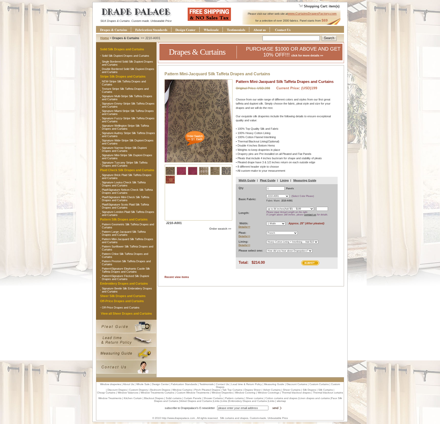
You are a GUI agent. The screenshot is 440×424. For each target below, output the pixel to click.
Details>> (244, 226)
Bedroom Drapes (160, 389)
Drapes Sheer (252, 389)
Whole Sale (143, 384)
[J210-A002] (181, 174)
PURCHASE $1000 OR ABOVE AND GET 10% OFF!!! (293, 51)
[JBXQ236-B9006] (215, 174)
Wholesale (211, 29)
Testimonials (236, 29)
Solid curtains (174, 398)
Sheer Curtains (291, 389)
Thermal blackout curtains (328, 392)
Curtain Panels (192, 398)
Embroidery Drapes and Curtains (124, 283)
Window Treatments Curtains (157, 392)
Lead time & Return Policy (246, 384)
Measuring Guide (304, 180)
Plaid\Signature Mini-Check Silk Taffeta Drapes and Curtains (125, 199)
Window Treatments (109, 398)
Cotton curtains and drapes (281, 398)
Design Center (185, 29)
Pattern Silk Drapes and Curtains (124, 219)
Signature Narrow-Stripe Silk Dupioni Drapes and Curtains (124, 149)
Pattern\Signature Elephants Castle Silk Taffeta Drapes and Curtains (126, 270)
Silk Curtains (325, 389)
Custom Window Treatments (192, 392)
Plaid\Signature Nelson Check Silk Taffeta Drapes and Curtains (127, 191)
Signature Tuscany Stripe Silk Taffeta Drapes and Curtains (124, 164)
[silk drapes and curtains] (209, 20)
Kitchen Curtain (133, 398)
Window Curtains (182, 389)
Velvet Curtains (272, 389)
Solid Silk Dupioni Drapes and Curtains (125, 55)
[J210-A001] (170, 174)
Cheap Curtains (106, 392)
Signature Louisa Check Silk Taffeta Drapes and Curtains (124, 184)
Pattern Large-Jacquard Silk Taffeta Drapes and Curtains (124, 233)
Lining (284, 180)
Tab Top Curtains (232, 389)
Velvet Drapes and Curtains (196, 401)
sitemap (281, 401)
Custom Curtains (319, 384)
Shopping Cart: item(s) (321, 6)
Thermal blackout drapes (296, 392)
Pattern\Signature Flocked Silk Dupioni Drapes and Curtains (125, 277)
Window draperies (110, 384)
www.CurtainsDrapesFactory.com (312, 14)
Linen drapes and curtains (314, 398)
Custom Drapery (138, 389)
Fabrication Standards (151, 29)
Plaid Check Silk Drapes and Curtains (127, 170)
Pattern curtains (234, 398)
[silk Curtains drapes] (136, 18)
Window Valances (128, 392)
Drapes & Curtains (113, 29)
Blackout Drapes (153, 398)
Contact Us (283, 29)
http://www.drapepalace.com (178, 418)
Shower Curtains (213, 398)
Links (216, 401)
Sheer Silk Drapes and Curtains (123, 296)
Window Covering (245, 392)
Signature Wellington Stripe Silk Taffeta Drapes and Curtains (125, 127)
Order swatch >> (220, 228)
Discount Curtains (296, 384)
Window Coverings (268, 392)
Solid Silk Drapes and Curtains (122, 49)
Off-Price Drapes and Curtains (122, 301)
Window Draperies (222, 392)
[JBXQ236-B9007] (226, 174)
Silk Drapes (309, 389)
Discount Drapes (117, 389)
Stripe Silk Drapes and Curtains (123, 76)
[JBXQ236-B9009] (170, 183)
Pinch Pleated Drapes (207, 389)
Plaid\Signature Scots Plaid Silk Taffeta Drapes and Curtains (125, 206)
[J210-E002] (193, 174)
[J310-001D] (204, 174)
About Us (128, 384)
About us (259, 29)
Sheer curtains (254, 398)
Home (104, 38)
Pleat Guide (268, 180)
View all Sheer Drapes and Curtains (126, 313)
